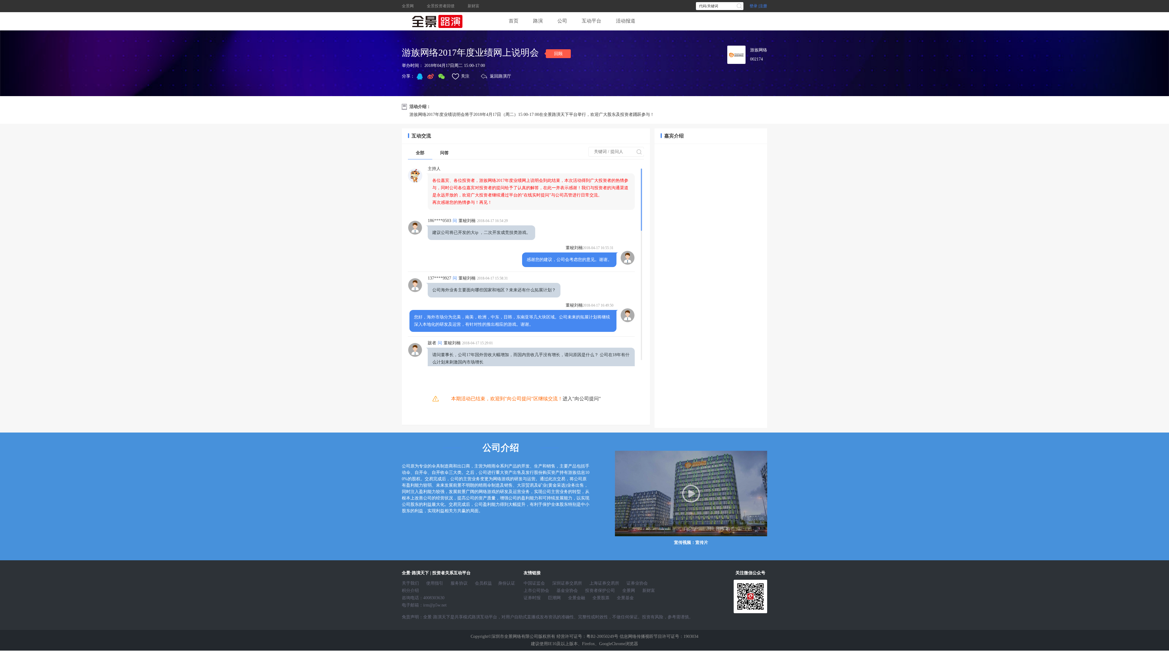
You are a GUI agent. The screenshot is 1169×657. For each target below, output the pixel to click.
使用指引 (434, 583)
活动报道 (625, 20)
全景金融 (576, 598)
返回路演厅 (500, 76)
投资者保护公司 (600, 590)
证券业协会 (637, 583)
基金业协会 (567, 590)
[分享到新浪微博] (430, 76)
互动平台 (591, 20)
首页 (513, 20)
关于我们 (410, 583)
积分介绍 (410, 590)
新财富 (473, 6)
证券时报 (532, 598)
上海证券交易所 (604, 583)
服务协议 (459, 583)
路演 (538, 20)
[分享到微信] (441, 76)
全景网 (408, 6)
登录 (753, 6)
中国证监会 (534, 583)
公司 (562, 20)
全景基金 (625, 598)
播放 (691, 493)
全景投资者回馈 (441, 6)
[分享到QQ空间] (419, 76)
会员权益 (483, 583)
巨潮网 (554, 598)
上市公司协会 (536, 590)
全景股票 (600, 598)
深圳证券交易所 (567, 583)
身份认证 (506, 583)
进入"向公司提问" (582, 398)
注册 (763, 6)
